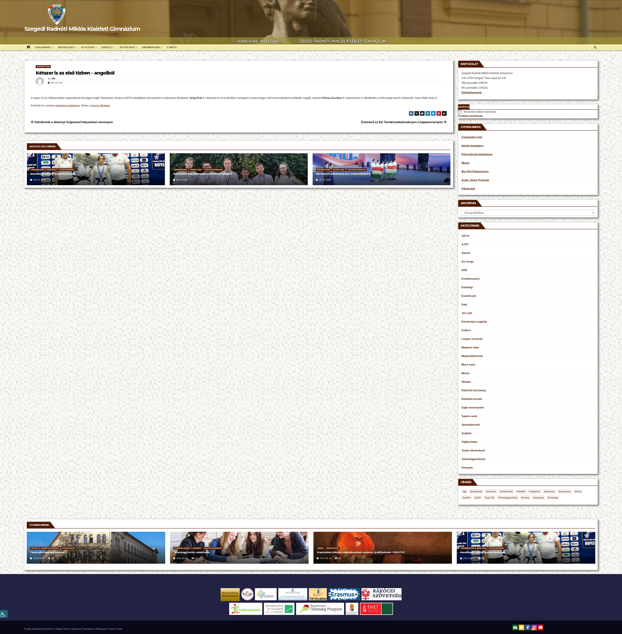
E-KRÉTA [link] (172, 47)
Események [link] (468, 296)
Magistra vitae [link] (470, 347)
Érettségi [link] (467, 287)
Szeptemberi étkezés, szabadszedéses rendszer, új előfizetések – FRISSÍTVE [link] (360, 552)
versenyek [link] (538, 497)
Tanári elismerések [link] (473, 450)
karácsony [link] (549, 491)
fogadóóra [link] (534, 491)
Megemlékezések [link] (472, 356)
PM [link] (53, 78)
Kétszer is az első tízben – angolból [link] (75, 73)
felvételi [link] (521, 491)
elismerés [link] (491, 491)
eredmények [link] (506, 491)
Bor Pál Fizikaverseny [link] (475, 171)
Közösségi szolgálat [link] (474, 321)
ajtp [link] (464, 491)
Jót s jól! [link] (466, 313)
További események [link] (470, 116)
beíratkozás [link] (476, 491)
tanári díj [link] (489, 497)
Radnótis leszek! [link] (471, 399)
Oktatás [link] (466, 381)
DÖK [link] (464, 270)
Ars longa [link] (467, 261)
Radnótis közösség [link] (473, 390)
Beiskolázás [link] (66, 47)
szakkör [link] (467, 497)
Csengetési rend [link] (471, 137)
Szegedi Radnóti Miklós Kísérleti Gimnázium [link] (82, 28)
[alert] (528, 112)
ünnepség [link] (552, 497)
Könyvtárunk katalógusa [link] (476, 154)
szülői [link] (478, 497)
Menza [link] (465, 163)
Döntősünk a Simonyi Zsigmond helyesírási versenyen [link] (73, 122)
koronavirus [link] (565, 491)
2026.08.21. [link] (326, 558)
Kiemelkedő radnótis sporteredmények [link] (52, 173)
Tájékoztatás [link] (469, 442)
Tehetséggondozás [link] (213, 170)
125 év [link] (465, 235)
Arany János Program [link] (475, 180)
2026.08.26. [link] (39, 558)
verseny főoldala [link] (100, 105)
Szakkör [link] (466, 433)
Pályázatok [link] (468, 188)
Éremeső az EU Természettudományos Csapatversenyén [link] (402, 122)
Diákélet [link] (107, 47)
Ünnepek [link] (467, 467)
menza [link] (578, 491)
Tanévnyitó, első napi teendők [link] (47, 552)
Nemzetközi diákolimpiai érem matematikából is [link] (343, 173)
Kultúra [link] (466, 330)
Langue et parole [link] (472, 338)
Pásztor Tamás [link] (115, 629)
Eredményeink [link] (151, 47)
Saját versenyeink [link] (472, 407)
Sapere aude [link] (196, 170)
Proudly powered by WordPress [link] (39, 629)
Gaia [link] (464, 304)
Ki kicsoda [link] (88, 47)
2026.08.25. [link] (182, 558)
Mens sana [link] (52, 170)
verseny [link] (525, 497)
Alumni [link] (465, 253)
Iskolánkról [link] (43, 47)
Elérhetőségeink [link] (471, 92)
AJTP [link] (464, 244)
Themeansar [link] (88, 629)
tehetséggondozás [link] (507, 497)
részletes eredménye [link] (68, 105)
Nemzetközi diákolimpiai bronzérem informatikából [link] (202, 173)
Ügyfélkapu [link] (128, 47)
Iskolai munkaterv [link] (472, 145)
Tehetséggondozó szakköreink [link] (191, 552)
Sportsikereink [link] (66, 170)
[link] (4, 614)
